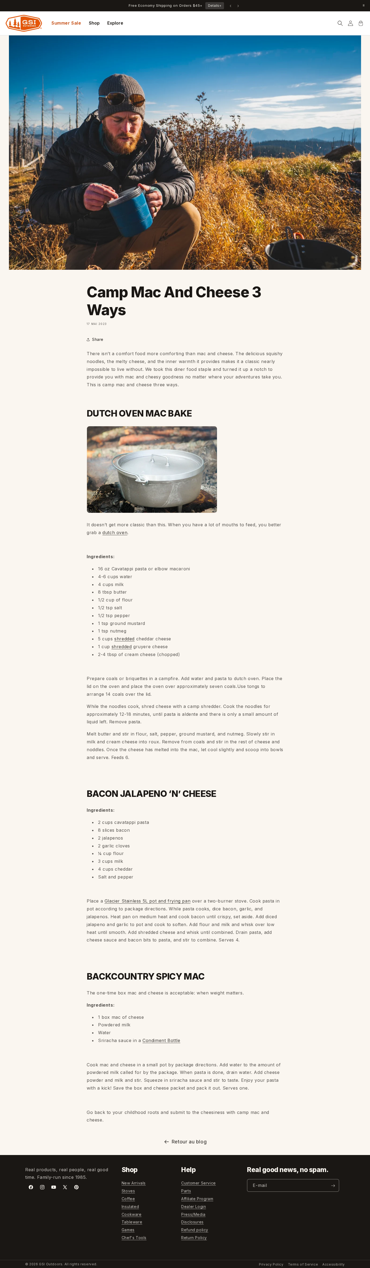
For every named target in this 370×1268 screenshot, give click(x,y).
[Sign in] (350, 23)
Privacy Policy (271, 1264)
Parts (186, 1191)
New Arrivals (134, 1183)
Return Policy (194, 1237)
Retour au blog (189, 1141)
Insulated (130, 1206)
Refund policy (194, 1230)
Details (214, 6)
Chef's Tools (134, 1237)
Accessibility (333, 1264)
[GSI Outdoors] (23, 23)
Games (128, 1230)
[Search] (340, 23)
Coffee (128, 1198)
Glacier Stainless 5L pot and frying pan (147, 901)
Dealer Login (193, 1206)
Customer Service (198, 1183)
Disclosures (192, 1222)
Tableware (132, 1222)
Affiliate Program (197, 1198)
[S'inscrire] (333, 1185)
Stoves (128, 1191)
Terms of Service (303, 1264)
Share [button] (97, 339)
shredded (124, 638)
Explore (115, 23)
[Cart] (361, 23)
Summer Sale (66, 23)
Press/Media (193, 1214)
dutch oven (114, 532)
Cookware (132, 1214)
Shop (94, 23)
